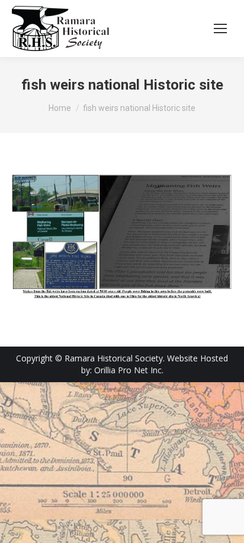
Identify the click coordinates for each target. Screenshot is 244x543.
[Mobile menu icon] (220, 28)
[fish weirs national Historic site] (122, 236)
